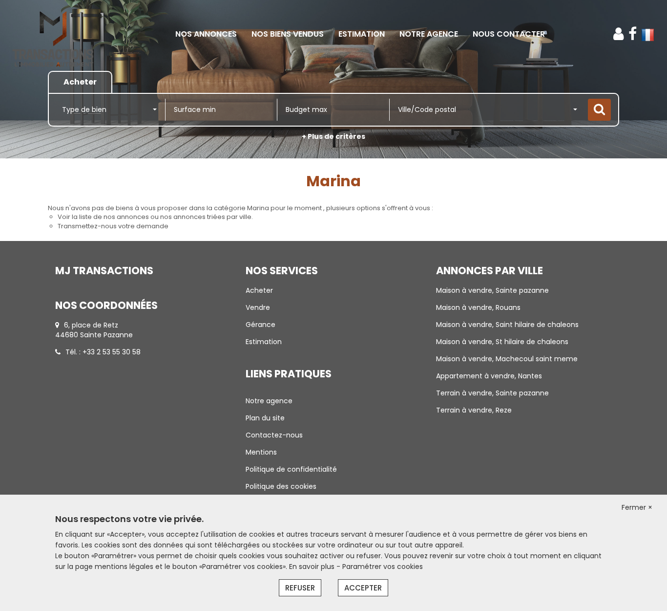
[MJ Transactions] (60, 34)
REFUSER (300, 588)
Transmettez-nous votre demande (113, 226)
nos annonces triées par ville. (206, 216)
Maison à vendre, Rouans (478, 307)
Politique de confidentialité (291, 469)
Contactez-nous (274, 435)
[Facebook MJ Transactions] (632, 33)
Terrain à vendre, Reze (474, 410)
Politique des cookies (281, 486)
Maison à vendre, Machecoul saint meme (507, 359)
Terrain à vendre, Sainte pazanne (492, 393)
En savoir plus (312, 566)
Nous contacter (509, 34)
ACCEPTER (363, 588)
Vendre (258, 307)
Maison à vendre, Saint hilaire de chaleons (507, 324)
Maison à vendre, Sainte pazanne (492, 290)
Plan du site (265, 418)
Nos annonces (206, 34)
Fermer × (637, 507)
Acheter (259, 290)
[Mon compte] (618, 33)
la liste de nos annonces (110, 216)
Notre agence (428, 34)
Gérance (260, 324)
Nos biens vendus (287, 34)
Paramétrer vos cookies (382, 566)
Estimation (361, 34)
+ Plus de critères (333, 136)
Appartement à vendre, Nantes (489, 376)
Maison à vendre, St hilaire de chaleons (502, 342)
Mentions (261, 452)
